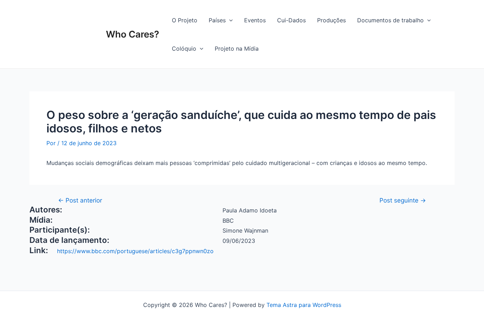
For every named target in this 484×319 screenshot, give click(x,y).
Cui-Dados (291, 20)
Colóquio (184, 48)
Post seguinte (402, 200)
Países (217, 20)
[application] (229, 20)
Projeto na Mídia (237, 48)
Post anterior (80, 200)
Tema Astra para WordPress (303, 304)
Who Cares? (132, 34)
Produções (331, 20)
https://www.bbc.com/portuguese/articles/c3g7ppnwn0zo (135, 251)
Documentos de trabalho (390, 20)
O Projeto (184, 20)
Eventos (255, 20)
